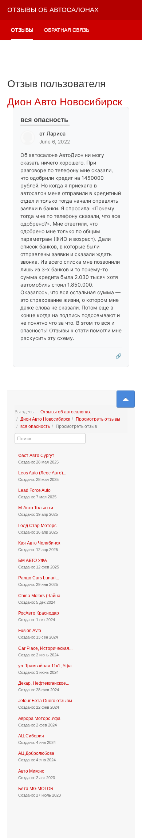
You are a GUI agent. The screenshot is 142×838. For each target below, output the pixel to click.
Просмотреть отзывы (98, 419)
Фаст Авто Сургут (36, 455)
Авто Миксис (31, 771)
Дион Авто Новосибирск (45, 419)
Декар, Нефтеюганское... (43, 683)
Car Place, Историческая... (45, 648)
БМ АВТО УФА (32, 560)
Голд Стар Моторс (37, 525)
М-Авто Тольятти (35, 507)
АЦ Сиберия (31, 735)
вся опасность (35, 426)
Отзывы (22, 30)
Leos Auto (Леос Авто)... (42, 472)
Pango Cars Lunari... (38, 577)
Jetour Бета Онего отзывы (45, 700)
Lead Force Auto (34, 490)
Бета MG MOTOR (36, 788)
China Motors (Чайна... (41, 595)
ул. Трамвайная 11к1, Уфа (45, 665)
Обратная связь (66, 30)
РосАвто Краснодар (38, 613)
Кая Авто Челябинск (39, 543)
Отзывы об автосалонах (65, 411)
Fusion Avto (29, 630)
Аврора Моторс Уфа (39, 718)
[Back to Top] (126, 399)
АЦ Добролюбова (36, 753)
